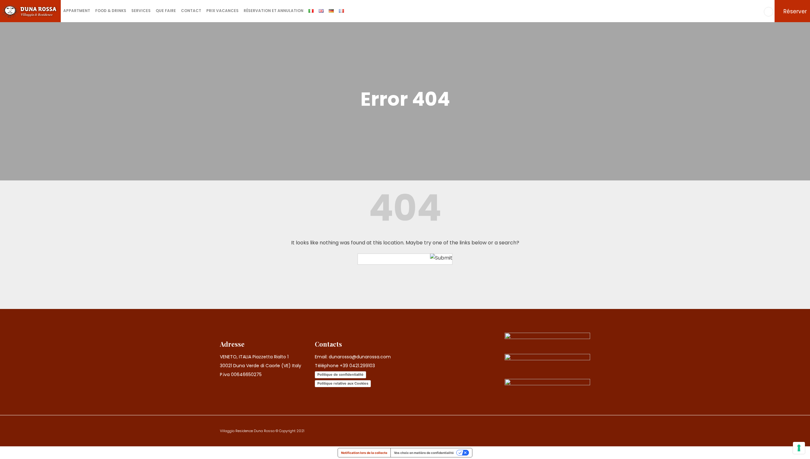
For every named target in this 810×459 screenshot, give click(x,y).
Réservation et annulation (273, 10)
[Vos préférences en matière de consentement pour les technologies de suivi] (799, 448)
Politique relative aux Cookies (342, 383)
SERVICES (141, 10)
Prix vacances (222, 10)
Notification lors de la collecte (364, 453)
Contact (191, 10)
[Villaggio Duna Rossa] (30, 11)
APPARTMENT (76, 10)
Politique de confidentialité (340, 374)
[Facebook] (768, 11)
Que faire (166, 10)
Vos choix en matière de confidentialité (424, 453)
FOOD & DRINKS (110, 10)
